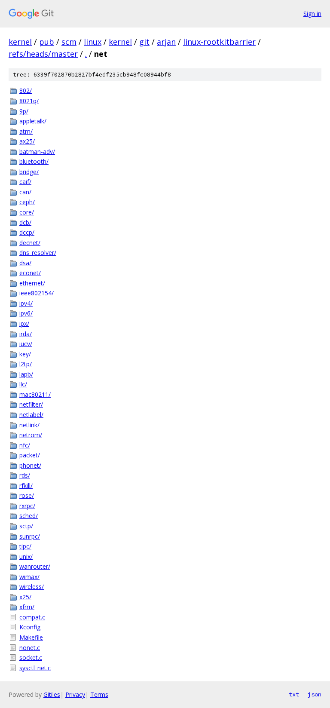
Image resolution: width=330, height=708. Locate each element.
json (314, 694)
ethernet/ (32, 283)
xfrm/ (26, 607)
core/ (26, 212)
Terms (99, 694)
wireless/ (31, 586)
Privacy (75, 694)
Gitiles (51, 694)
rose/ (26, 495)
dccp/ (26, 232)
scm (68, 42)
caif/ (25, 182)
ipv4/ (26, 303)
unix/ (26, 556)
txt (294, 694)
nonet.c (29, 648)
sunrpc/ (29, 536)
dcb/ (25, 222)
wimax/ (29, 577)
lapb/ (26, 374)
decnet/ (29, 243)
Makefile (31, 637)
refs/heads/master (43, 54)
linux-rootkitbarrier (219, 42)
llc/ (23, 384)
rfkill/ (26, 485)
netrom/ (30, 435)
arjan (166, 42)
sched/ (28, 516)
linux (92, 42)
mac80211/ (35, 394)
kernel (20, 42)
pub (46, 42)
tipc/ (25, 546)
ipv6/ (26, 313)
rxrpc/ (27, 506)
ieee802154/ (36, 293)
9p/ (23, 111)
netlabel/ (31, 415)
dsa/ (25, 263)
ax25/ (27, 141)
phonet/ (30, 465)
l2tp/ (25, 364)
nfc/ (24, 445)
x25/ (25, 597)
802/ (25, 90)
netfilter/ (31, 404)
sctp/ (26, 526)
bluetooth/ (34, 161)
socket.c (30, 657)
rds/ (24, 475)
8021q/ (29, 101)
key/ (25, 354)
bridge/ (29, 172)
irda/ (25, 334)
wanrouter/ (34, 566)
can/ (25, 192)
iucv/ (25, 344)
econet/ (30, 273)
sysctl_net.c (35, 668)
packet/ (29, 455)
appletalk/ (32, 121)
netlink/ (29, 425)
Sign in (312, 13)
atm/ (26, 131)
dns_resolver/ (37, 252)
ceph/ (27, 202)
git (144, 42)
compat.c (32, 617)
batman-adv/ (37, 151)
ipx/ (24, 323)
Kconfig (29, 627)
